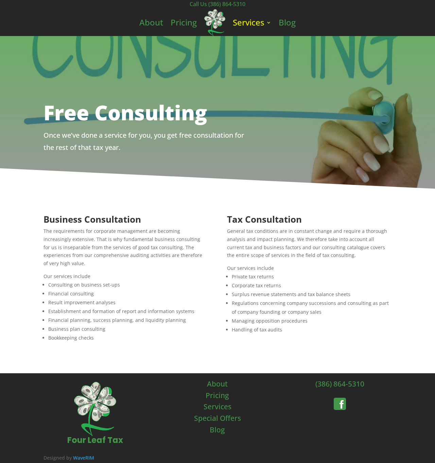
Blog (287, 22)
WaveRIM (83, 458)
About (151, 22)
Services (248, 22)
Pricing (184, 22)
